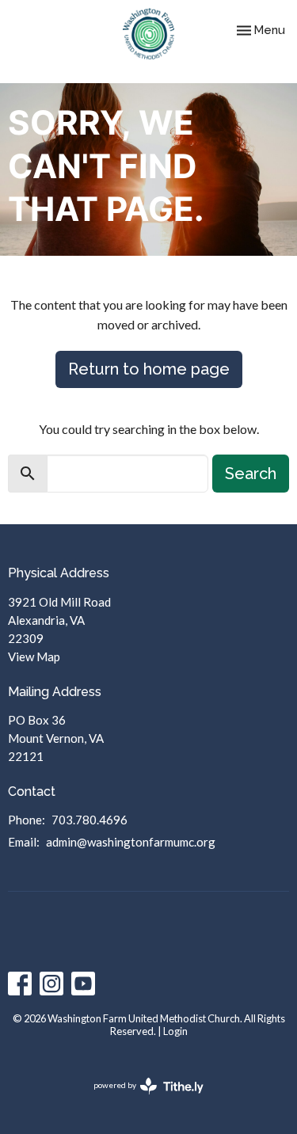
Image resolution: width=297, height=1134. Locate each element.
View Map (34, 656)
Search (250, 473)
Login (175, 1031)
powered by (140, 1098)
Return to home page (149, 369)
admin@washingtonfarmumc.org (130, 842)
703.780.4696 (89, 819)
